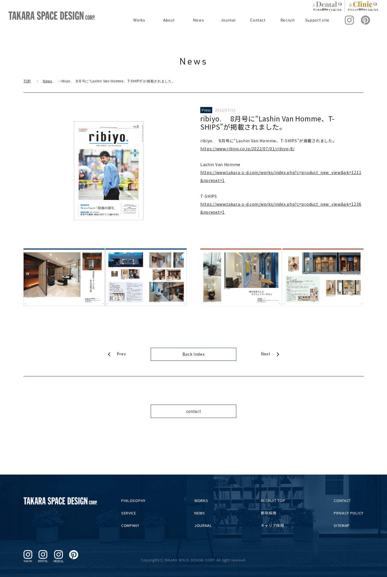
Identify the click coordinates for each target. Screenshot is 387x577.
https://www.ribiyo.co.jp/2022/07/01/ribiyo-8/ (247, 148)
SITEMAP (342, 525)
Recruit (287, 20)
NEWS (199, 513)
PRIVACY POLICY (348, 513)
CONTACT (342, 500)
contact (193, 411)
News (198, 20)
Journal (228, 20)
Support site (317, 20)
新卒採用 (269, 513)
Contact (257, 20)
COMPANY (130, 525)
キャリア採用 (272, 525)
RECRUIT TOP (273, 500)
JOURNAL (203, 525)
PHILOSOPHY (133, 500)
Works (139, 20)
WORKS (201, 500)
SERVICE (128, 513)
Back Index (193, 354)
